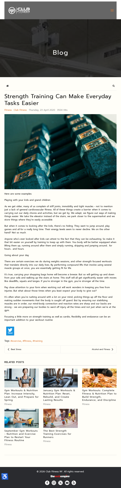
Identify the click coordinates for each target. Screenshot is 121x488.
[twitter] (60, 483)
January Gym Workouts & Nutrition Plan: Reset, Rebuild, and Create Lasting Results (59, 395)
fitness (27, 341)
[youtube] (67, 483)
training (38, 341)
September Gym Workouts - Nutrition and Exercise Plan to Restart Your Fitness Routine (21, 435)
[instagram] (54, 483)
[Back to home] (18, 10)
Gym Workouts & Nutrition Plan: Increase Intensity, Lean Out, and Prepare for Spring (21, 395)
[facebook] (47, 483)
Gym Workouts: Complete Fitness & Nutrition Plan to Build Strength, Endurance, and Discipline (99, 395)
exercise (16, 341)
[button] (112, 10)
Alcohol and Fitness (101, 349)
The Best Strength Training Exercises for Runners (57, 434)
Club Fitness (20, 110)
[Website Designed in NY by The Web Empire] (60, 476)
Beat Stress (16, 349)
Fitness (8, 110)
